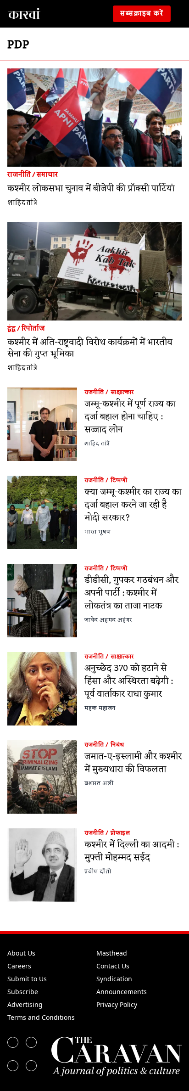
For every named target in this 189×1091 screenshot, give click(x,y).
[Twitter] (31, 1042)
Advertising (25, 1004)
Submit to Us (27, 978)
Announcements (121, 991)
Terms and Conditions (41, 1017)
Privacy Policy (116, 1004)
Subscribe (22, 991)
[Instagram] (12, 1065)
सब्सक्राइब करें (141, 13)
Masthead (111, 953)
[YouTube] (31, 1065)
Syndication (114, 978)
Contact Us (112, 966)
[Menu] (181, 14)
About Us (21, 953)
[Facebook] (12, 1042)
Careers (19, 966)
